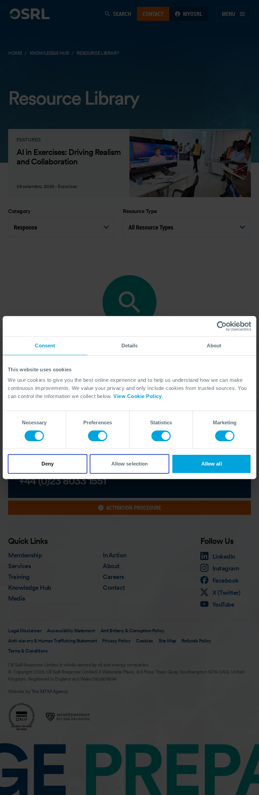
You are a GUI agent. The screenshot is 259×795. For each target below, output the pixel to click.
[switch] (97, 435)
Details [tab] (129, 345)
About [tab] (214, 345)
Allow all (211, 464)
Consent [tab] (45, 345)
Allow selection (129, 464)
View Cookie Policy (137, 396)
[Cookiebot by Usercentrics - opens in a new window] (221, 326)
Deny (47, 464)
